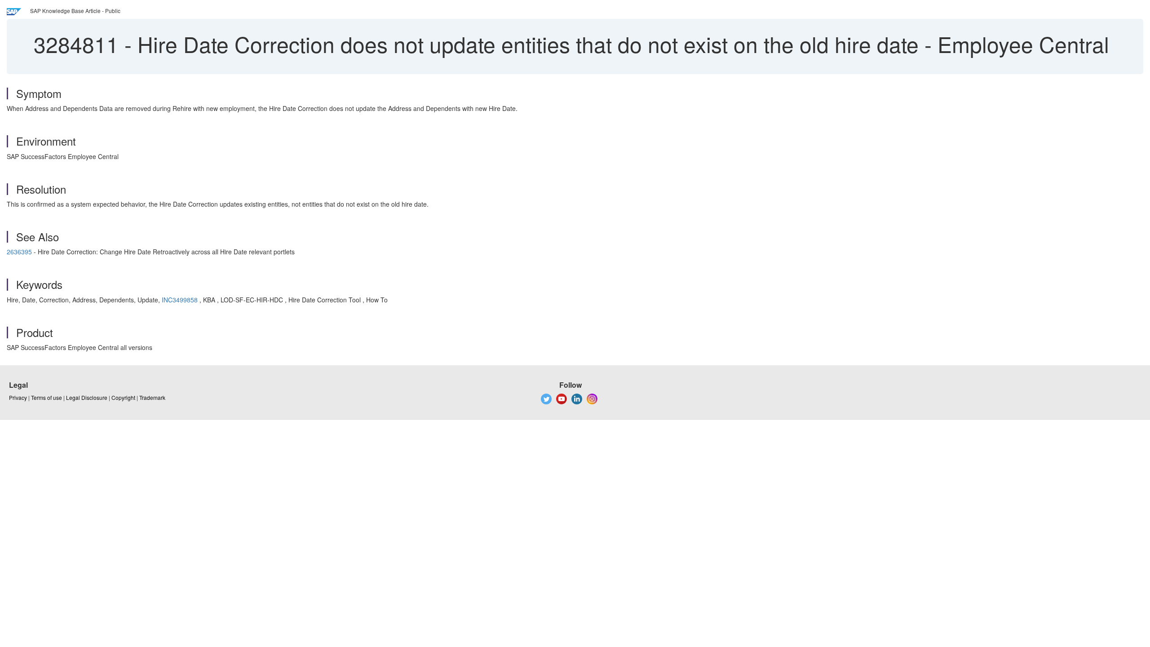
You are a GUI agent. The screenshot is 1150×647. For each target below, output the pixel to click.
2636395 (19, 251)
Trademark (152, 397)
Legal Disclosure (86, 397)
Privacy (18, 397)
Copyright (123, 397)
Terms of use (46, 397)
